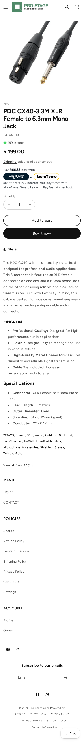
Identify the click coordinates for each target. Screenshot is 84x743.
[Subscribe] (66, 677)
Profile (8, 620)
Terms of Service (16, 551)
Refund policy (38, 713)
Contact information (44, 727)
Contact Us (12, 582)
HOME (8, 492)
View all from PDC (18, 465)
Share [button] (12, 249)
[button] (6, 7)
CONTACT (11, 502)
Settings (9, 592)
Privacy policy (60, 713)
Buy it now (42, 233)
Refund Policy (13, 541)
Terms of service (32, 720)
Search (8, 531)
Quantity (9, 196)
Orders (8, 630)
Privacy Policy (13, 572)
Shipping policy (57, 720)
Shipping (10, 161)
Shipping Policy (15, 561)
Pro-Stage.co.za (40, 708)
